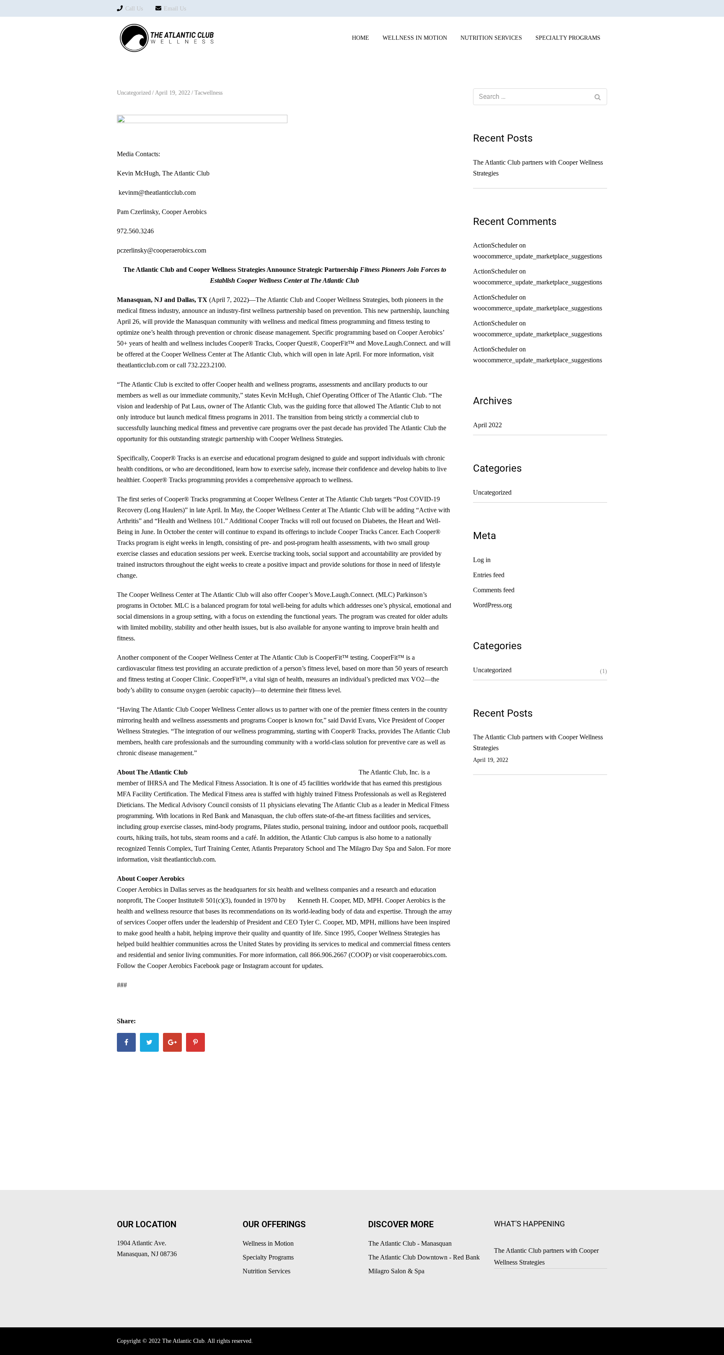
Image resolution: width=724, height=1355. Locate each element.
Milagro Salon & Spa (396, 1271)
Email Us (175, 8)
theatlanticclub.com (142, 365)
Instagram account (267, 965)
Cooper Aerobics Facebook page (190, 965)
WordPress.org (492, 605)
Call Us (134, 8)
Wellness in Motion (415, 38)
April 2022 (487, 424)
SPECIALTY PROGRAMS (567, 38)
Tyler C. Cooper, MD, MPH (337, 922)
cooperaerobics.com (419, 954)
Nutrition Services (266, 1271)
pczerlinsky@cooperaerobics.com (161, 250)
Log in (482, 559)
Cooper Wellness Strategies (352, 299)
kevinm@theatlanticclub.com (157, 192)
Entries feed (488, 574)
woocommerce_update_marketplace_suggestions (537, 256)
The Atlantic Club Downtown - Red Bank (424, 1257)
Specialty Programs (268, 1257)
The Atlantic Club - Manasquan (410, 1243)
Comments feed (494, 590)
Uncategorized (134, 93)
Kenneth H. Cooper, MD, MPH (339, 900)
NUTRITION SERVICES (491, 38)
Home (360, 38)
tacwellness (208, 93)
